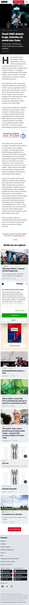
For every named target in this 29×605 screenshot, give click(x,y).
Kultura (4, 396)
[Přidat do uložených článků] (25, 261)
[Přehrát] (21, 363)
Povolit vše (14, 315)
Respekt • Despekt (6, 486)
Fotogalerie (5, 266)
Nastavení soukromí (6, 564)
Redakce (3, 541)
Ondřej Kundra (5, 51)
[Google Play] (6, 575)
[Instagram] (12, 588)
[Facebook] (3, 588)
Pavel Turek (5, 406)
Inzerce (3, 553)
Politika (3, 30)
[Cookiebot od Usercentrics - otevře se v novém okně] (17, 284)
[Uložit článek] (17, 24)
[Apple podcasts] (20, 571)
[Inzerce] (14, 135)
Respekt (4, 491)
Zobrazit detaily (19, 310)
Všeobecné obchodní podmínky (10, 558)
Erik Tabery (4, 522)
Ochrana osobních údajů (8, 561)
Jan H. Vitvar (5, 376)
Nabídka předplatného (7, 550)
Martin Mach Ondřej (15, 466)
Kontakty (3, 544)
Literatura (4, 368)
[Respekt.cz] (4, 2)
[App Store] (6, 571)
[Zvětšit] (14, 16)
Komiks (4, 461)
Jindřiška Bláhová (6, 440)
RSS (2, 556)
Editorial (6, 512)
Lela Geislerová (6, 466)
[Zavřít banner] (26, 283)
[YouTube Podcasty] (20, 575)
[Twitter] (7, 588)
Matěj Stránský (5, 278)
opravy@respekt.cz (19, 235)
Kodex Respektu (5, 547)
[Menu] (26, 2)
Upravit (14, 320)
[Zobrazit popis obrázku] (22, 24)
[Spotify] (20, 579)
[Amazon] (6, 579)
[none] (26, 24)
